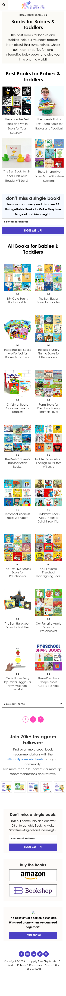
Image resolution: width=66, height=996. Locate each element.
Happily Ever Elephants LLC (44, 961)
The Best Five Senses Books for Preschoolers (17, 572)
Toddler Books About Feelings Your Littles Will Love (48, 462)
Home (22, 15)
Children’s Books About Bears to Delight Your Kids (48, 517)
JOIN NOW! (33, 935)
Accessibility (52, 964)
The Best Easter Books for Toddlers (48, 300)
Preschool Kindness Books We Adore (17, 515)
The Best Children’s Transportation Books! (17, 462)
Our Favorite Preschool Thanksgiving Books (48, 572)
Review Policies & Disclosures (25, 964)
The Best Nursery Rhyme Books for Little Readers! (48, 353)
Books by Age (34, 15)
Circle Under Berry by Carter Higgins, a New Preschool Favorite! (17, 684)
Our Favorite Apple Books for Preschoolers (48, 627)
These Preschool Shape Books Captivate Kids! (48, 682)
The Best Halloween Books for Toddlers (17, 625)
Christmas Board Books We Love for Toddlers (17, 408)
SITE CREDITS (34, 968)
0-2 (17, 294)
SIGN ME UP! (33, 230)
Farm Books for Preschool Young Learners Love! (48, 408)
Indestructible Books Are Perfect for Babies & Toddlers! (17, 353)
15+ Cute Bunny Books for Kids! (17, 300)
